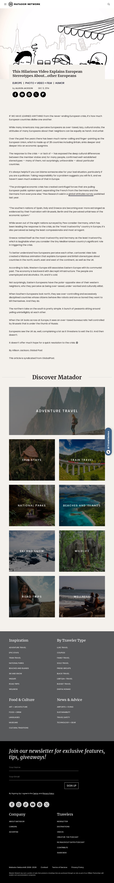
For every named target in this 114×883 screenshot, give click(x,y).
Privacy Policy (73, 459)
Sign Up (84, 452)
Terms (61, 459)
